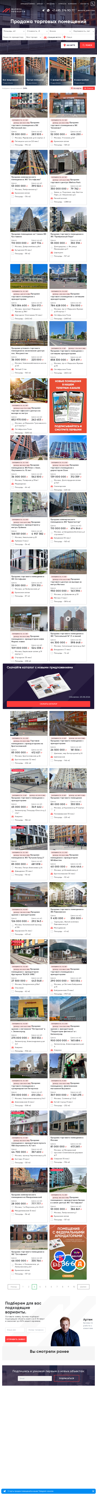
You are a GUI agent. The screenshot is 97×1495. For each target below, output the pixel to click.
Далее (83, 1287)
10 (74, 1287)
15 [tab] (79, 961)
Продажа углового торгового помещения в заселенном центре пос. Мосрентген (27, 351)
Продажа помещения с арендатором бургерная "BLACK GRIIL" (25, 972)
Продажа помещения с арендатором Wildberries (64, 857)
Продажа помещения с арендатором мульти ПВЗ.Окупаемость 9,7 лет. (28, 1143)
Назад (14, 1287)
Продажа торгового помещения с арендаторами (25, 296)
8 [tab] (73, 172)
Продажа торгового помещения (66, 798)
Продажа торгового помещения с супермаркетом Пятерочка (25, 1086)
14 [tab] (77, 961)
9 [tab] (75, 172)
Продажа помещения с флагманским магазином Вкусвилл (65, 1086)
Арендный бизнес (28, 4)
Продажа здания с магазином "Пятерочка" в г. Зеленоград (28, 1029)
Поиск (89, 45)
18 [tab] (85, 961)
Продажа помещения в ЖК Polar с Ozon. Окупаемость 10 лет (26, 467)
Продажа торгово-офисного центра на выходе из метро (25, 410)
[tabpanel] (29, 105)
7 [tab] (74, 229)
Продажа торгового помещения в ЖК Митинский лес (25, 125)
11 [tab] (77, 571)
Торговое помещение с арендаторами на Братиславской (27, 743)
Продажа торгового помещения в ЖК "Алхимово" (64, 125)
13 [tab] (75, 961)
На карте (71, 45)
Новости (62, 4)
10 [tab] (77, 172)
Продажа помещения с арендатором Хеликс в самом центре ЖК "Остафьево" (68, 1200)
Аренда (40, 4)
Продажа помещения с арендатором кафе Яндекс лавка (27, 639)
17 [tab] (83, 961)
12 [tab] (79, 571)
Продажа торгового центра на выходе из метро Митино (66, 582)
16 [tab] (81, 961)
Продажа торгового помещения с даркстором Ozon (65, 467)
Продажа (51, 4)
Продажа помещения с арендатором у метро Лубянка (25, 525)
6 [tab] (73, 115)
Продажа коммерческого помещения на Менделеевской (26, 1196)
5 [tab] (23, 229)
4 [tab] (21, 229)
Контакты (85, 4)
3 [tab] (22, 172)
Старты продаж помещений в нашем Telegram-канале (30, 1491)
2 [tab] (20, 172)
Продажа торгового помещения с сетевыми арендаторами (67, 296)
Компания (72, 4)
